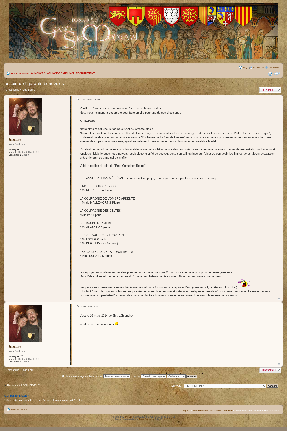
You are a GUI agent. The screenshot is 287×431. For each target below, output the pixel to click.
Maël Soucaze (146, 419)
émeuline (15, 139)
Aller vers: (176, 385)
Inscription (258, 67)
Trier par (136, 376)
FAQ (245, 67)
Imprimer (270, 74)
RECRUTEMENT (85, 73)
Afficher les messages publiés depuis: (82, 376)
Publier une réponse (270, 88)
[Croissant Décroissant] (184, 376)
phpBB (128, 416)
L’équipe (186, 410)
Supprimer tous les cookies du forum (213, 410)
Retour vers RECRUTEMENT (23, 385)
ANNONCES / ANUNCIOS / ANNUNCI (52, 73)
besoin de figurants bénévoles (34, 83)
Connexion (274, 67)
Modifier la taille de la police (277, 74)
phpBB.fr (167, 419)
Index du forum (20, 73)
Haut (279, 299)
